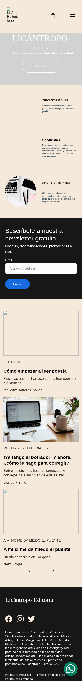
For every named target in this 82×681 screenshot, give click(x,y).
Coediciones (51, 140)
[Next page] (53, 571)
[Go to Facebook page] (11, 618)
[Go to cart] (53, 16)
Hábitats (41, 66)
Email (9, 260)
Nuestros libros (55, 100)
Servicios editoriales (56, 183)
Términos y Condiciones (50, 674)
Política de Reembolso (19, 679)
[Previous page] (29, 571)
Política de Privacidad (18, 674)
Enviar (17, 284)
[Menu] (72, 16)
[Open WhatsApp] (71, 669)
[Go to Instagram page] (22, 618)
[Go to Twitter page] (31, 618)
